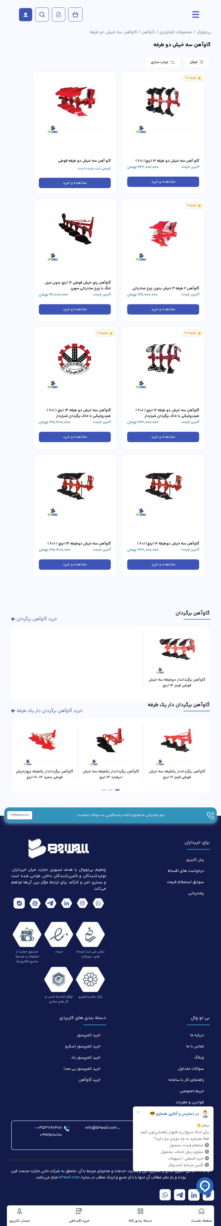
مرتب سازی (159, 62)
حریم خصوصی (192, 1091)
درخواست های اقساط (186, 871)
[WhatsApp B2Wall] (98, 904)
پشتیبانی (196, 893)
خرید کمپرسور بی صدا (82, 1069)
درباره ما (197, 1035)
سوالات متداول (191, 1069)
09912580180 (19, 815)
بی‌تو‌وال (204, 32)
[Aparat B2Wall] (35, 904)
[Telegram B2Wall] (50, 904)
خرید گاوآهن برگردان (37, 619)
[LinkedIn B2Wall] (66, 904)
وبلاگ (199, 1058)
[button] (117, 789)
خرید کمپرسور (88, 1035)
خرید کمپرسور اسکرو (82, 1046)
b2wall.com (69, 1177)
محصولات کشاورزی (175, 32)
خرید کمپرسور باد (85, 1058)
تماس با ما (195, 1046)
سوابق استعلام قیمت (185, 882)
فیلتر (193, 62)
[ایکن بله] (19, 904)
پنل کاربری (195, 860)
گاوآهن (148, 32)
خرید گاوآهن (89, 1080)
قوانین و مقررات (190, 1102)
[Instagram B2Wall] (82, 904)
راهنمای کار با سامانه (186, 1080)
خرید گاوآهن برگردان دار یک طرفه (50, 710)
